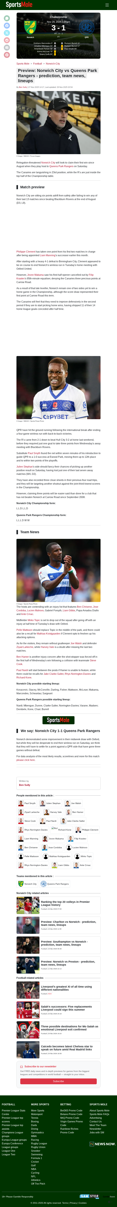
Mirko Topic (34, 620)
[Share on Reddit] (7, 40)
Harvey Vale (47, 647)
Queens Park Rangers (61, 166)
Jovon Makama (35, 275)
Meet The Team (98, 1125)
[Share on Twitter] (7, 33)
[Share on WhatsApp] (7, 18)
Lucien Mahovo (35, 610)
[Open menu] (107, 5)
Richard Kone (23, 677)
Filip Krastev (80, 838)
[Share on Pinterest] (7, 55)
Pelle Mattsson (24, 630)
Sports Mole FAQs (99, 1114)
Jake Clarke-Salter (54, 674)
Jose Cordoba (55, 847)
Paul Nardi (22, 670)
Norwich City (48, 162)
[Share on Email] (7, 48)
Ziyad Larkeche (24, 647)
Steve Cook (30, 821)
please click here (25, 760)
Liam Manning (47, 255)
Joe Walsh (76, 643)
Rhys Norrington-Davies (78, 674)
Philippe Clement (25, 251)
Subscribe (58, 1081)
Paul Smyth (34, 453)
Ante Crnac (27, 614)
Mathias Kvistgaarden (48, 633)
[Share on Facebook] (7, 26)
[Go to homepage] (19, 4)
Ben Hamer (22, 656)
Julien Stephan (24, 466)
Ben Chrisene (84, 606)
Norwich (30, 37)
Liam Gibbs (69, 610)
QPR (87, 37)
